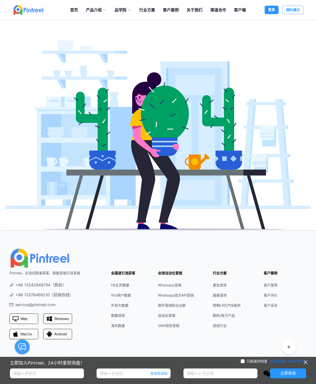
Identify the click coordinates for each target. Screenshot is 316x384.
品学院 (120, 9)
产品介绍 (94, 9)
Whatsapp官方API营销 (176, 295)
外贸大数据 (119, 305)
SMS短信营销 (168, 325)
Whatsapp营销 (169, 285)
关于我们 (194, 9)
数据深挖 (118, 315)
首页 (74, 9)
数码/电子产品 (224, 315)
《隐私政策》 (277, 361)
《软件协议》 (297, 361)
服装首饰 (220, 295)
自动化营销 (166, 315)
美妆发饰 (220, 285)
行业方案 (147, 9)
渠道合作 (218, 9)
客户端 (240, 9)
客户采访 (270, 305)
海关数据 (118, 325)
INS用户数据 (121, 295)
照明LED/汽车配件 (227, 305)
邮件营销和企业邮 (172, 305)
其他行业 (220, 325)
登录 (271, 9)
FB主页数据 (120, 285)
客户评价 (270, 295)
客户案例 (171, 9)
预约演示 (293, 10)
